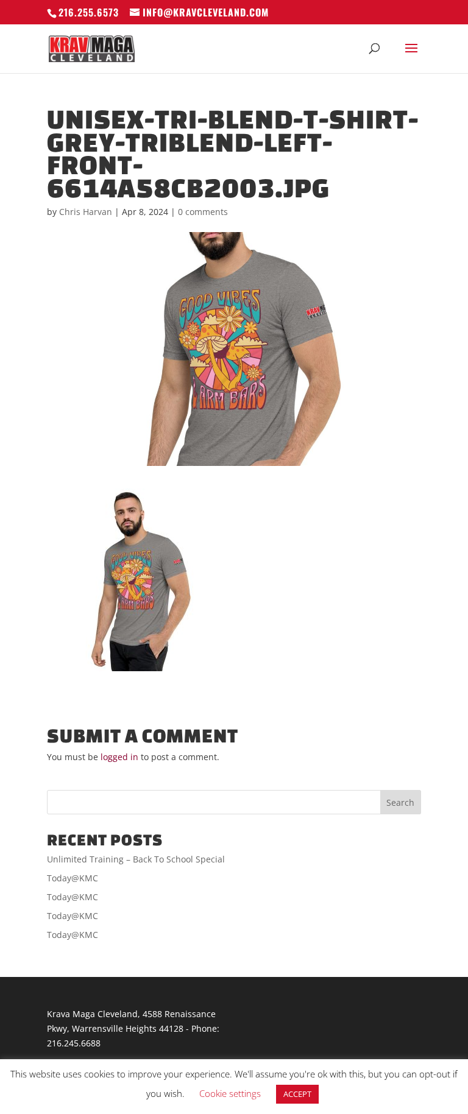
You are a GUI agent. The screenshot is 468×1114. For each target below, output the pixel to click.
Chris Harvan (85, 211)
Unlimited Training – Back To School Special (136, 859)
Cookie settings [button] (230, 1093)
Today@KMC (72, 878)
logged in (119, 757)
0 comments (203, 211)
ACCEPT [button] (297, 1093)
